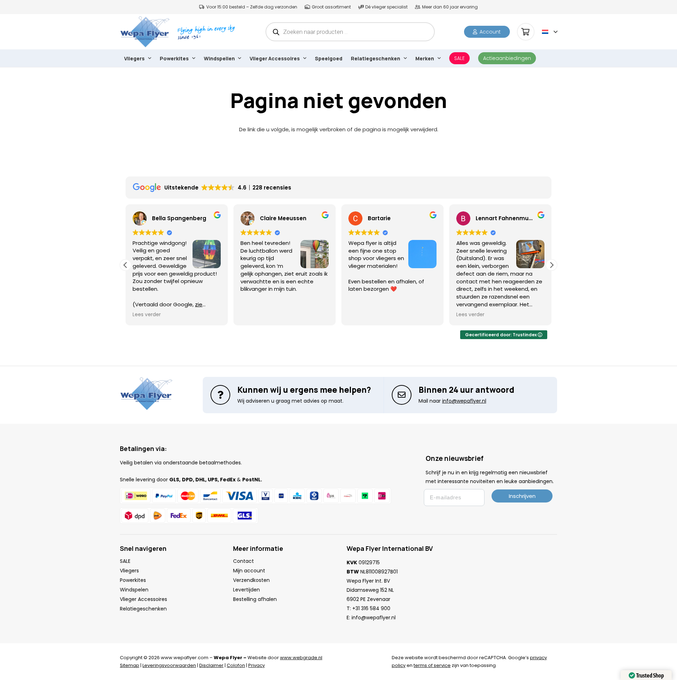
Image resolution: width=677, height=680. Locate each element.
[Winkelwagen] (526, 32)
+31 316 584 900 (371, 608)
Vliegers (129, 570)
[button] (550, 31)
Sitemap (129, 665)
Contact (243, 561)
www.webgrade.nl (301, 657)
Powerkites (133, 580)
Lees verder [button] (147, 315)
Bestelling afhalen (255, 599)
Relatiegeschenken (143, 608)
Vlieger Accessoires (143, 599)
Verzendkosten (251, 580)
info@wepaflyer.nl (374, 617)
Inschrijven (522, 496)
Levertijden (246, 589)
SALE (125, 561)
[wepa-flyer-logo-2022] (145, 32)
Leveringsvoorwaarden (169, 665)
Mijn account (249, 570)
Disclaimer (211, 665)
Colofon (236, 665)
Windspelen (134, 589)
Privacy (256, 665)
